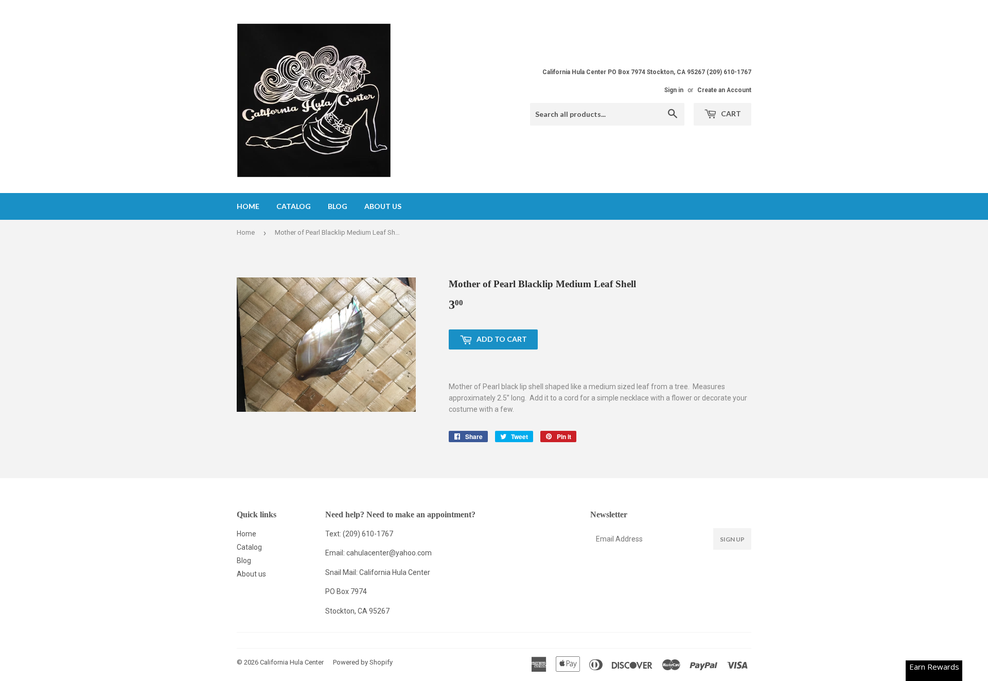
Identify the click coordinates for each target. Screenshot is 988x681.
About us (382, 206)
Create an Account (724, 90)
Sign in (673, 90)
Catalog (293, 206)
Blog (337, 206)
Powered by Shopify (363, 662)
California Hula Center (292, 662)
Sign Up (732, 539)
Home (248, 206)
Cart (730, 113)
